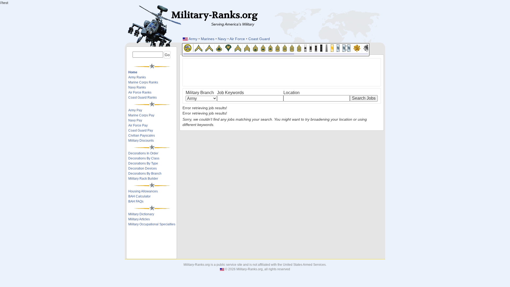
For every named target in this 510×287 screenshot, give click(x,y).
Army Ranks (137, 77)
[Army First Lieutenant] (338, 47)
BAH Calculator (139, 196)
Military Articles (139, 219)
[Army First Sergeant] (277, 47)
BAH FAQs (135, 201)
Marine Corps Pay (141, 115)
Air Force (237, 39)
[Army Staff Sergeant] (256, 47)
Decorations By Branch (145, 173)
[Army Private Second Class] (209, 47)
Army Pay (135, 110)
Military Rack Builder (143, 178)
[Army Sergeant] (247, 47)
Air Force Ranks (139, 92)
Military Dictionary (141, 214)
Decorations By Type (143, 163)
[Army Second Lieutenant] (332, 47)
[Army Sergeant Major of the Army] (299, 47)
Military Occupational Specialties (151, 224)
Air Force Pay (138, 125)
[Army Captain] (346, 47)
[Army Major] (357, 47)
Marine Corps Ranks (143, 82)
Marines (207, 39)
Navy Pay (135, 120)
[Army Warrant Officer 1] (305, 47)
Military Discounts (141, 140)
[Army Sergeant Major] (284, 47)
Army (193, 39)
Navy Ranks (137, 87)
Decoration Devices (142, 168)
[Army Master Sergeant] (270, 47)
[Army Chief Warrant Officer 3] (316, 47)
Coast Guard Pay (140, 130)
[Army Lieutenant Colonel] (367, 47)
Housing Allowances (143, 191)
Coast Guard (259, 39)
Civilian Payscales (141, 135)
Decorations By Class (143, 158)
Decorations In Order (143, 153)
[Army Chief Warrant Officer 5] (326, 47)
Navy (222, 39)
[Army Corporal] (238, 47)
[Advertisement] (152, 244)
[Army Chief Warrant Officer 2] (310, 47)
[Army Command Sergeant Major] (292, 47)
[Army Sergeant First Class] (263, 47)
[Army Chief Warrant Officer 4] (321, 47)
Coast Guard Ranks (142, 97)
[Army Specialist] (228, 47)
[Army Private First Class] (219, 47)
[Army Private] (198, 47)
